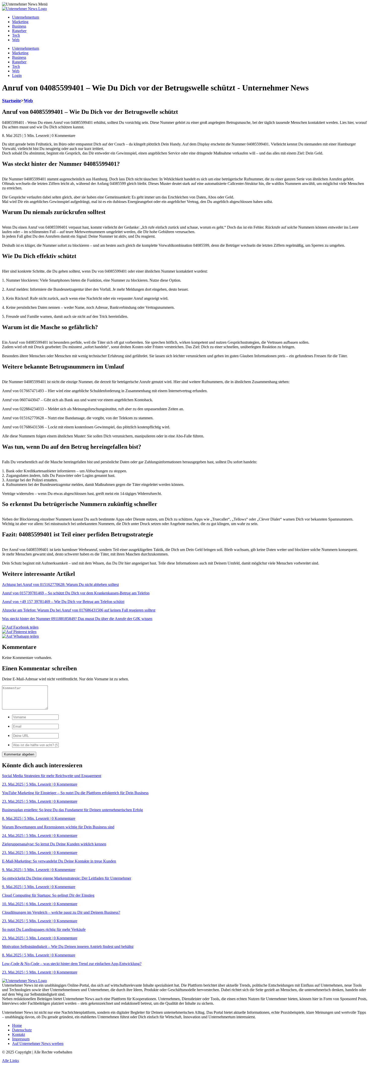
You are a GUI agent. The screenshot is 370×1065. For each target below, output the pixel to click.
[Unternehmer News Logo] (24, 9)
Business (19, 26)
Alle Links (10, 1060)
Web (15, 40)
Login (17, 75)
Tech (16, 35)
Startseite (11, 100)
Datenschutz (22, 1030)
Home (17, 1025)
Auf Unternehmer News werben (37, 1043)
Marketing (20, 22)
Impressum (20, 1039)
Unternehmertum (25, 17)
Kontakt (18, 1034)
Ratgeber (19, 31)
